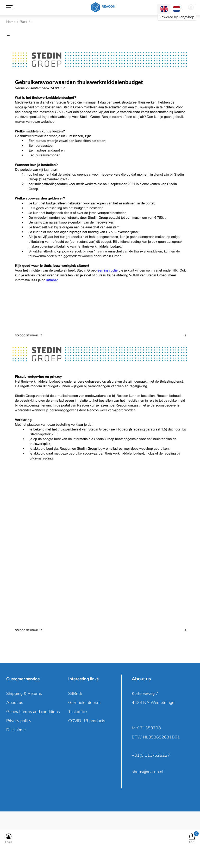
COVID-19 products (86, 721)
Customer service (23, 678)
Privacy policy (18, 721)
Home (10, 21)
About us (14, 702)
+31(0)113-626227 (151, 755)
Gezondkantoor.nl (84, 702)
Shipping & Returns (24, 693)
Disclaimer (16, 730)
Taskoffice (77, 712)
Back (23, 21)
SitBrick (75, 693)
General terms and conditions (33, 712)
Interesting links (83, 678)
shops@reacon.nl (148, 772)
